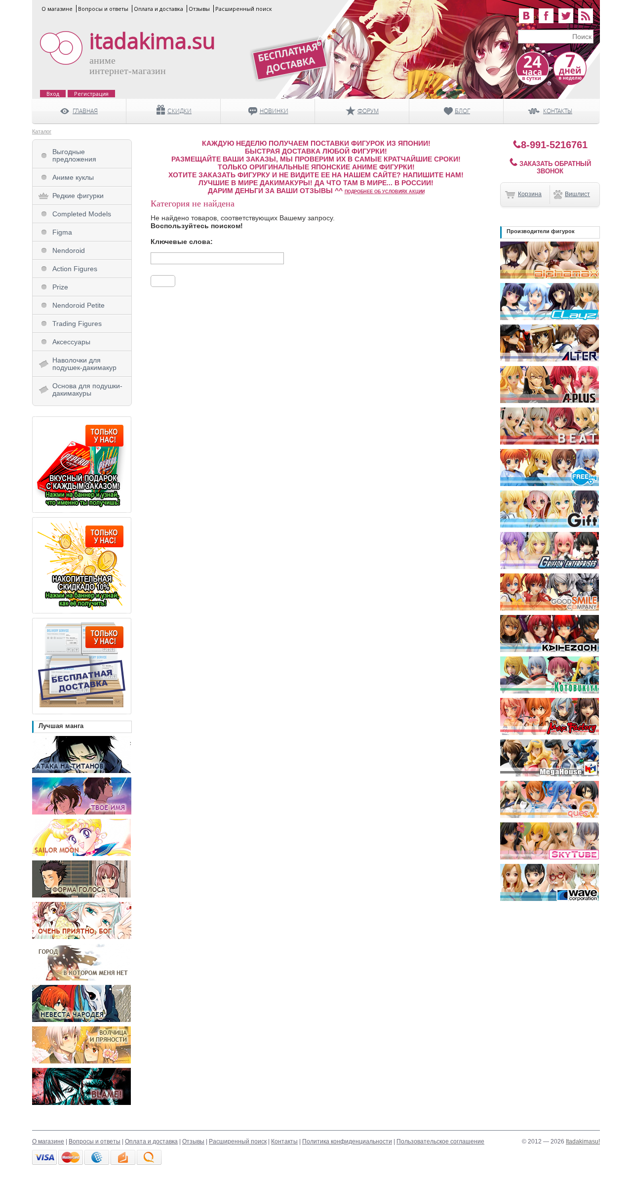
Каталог (41, 131)
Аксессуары (71, 342)
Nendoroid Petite (78, 305)
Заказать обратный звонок (554, 167)
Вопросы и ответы (103, 8)
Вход (52, 93)
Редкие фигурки (78, 196)
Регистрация (91, 93)
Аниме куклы (73, 177)
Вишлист (577, 194)
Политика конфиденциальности (347, 1141)
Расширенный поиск (243, 8)
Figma (62, 232)
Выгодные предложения (74, 155)
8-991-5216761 (554, 144)
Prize (60, 287)
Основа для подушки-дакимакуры (87, 389)
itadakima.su (152, 40)
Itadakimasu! (583, 1141)
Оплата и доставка (158, 8)
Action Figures (74, 269)
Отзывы (199, 8)
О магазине (57, 8)
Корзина (530, 194)
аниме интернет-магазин (127, 65)
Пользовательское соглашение (440, 1141)
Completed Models (81, 214)
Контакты (284, 1141)
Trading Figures (77, 323)
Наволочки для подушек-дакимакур (84, 363)
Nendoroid (68, 250)
